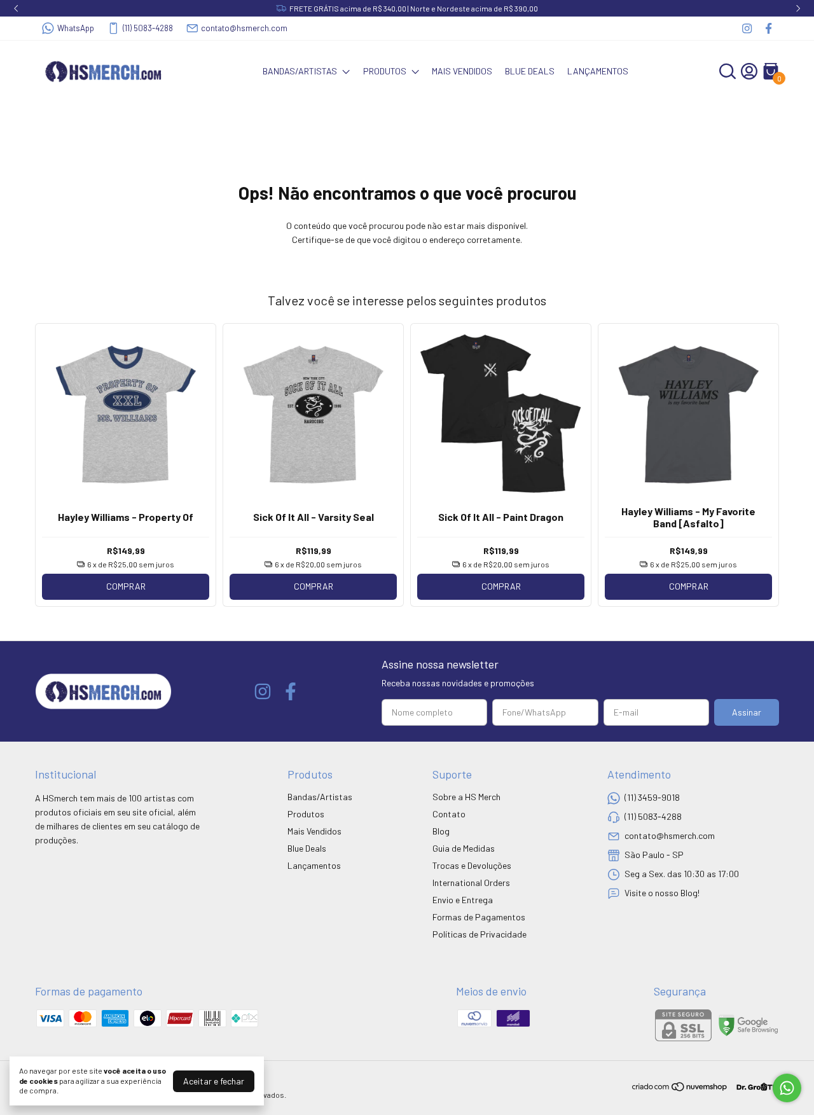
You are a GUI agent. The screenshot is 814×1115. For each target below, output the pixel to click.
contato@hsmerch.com (244, 28)
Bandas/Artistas (300, 71)
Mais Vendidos (462, 71)
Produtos (384, 71)
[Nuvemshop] (680, 1088)
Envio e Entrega (462, 899)
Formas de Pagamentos (478, 916)
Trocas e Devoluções (471, 865)
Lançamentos (597, 71)
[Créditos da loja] (754, 1086)
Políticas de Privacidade (479, 934)
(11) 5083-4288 (148, 28)
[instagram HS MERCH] (746, 28)
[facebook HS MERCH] (768, 28)
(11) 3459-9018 (652, 797)
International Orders (471, 882)
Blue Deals (530, 71)
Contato (449, 813)
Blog (441, 831)
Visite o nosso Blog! (662, 892)
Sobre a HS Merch (466, 796)
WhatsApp (75, 28)
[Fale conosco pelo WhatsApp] (787, 1088)
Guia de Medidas (463, 848)
